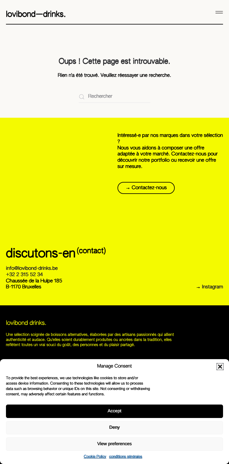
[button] (220, 367)
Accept (114, 411)
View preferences (114, 443)
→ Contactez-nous (146, 188)
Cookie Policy (95, 457)
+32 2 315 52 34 (24, 274)
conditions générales (125, 457)
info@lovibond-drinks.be (32, 268)
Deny (114, 427)
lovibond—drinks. (36, 15)
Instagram (212, 287)
